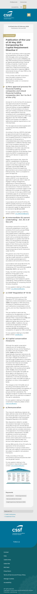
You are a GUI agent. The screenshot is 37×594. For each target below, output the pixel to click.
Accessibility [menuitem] (7, 582)
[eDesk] (29, 14)
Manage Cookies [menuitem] (9, 579)
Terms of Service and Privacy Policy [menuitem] (15, 575)
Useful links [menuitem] (7, 559)
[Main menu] (32, 14)
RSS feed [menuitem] (6, 567)
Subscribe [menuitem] (7, 563)
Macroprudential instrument (13, 499)
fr (21, 7)
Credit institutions (10, 514)
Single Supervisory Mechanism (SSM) (15, 502)
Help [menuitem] (5, 556)
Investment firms (10, 516)
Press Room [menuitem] (7, 571)
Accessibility (15, 7)
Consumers (23, 2)
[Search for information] (23, 16)
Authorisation (10, 495)
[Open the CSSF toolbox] (25, 16)
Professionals (13, 2)
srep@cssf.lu (19, 334)
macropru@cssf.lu (11, 403)
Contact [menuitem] (6, 552)
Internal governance (21, 495)
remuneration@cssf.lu (17, 465)
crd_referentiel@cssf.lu (22, 213)
